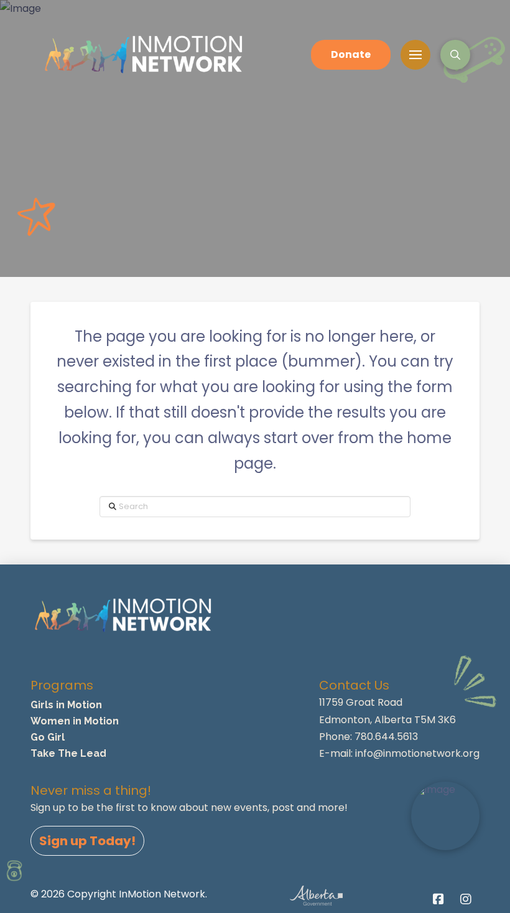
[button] (415, 55)
